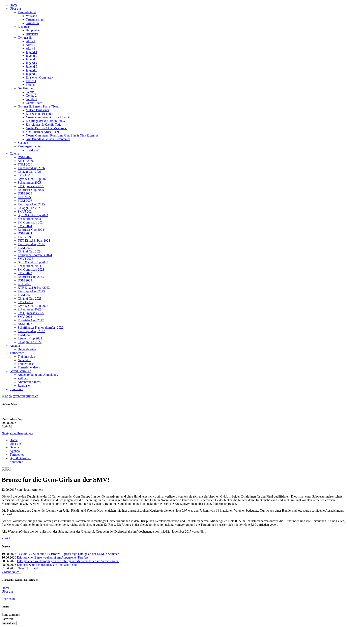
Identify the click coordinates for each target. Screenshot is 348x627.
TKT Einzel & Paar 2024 (34, 240)
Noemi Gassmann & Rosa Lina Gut (48, 117)
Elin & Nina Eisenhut (39, 113)
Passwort (7, 619)
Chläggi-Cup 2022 (29, 342)
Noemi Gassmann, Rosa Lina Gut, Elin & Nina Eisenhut (62, 135)
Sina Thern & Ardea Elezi (42, 131)
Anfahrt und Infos (29, 382)
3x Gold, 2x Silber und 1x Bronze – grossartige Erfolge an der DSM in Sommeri (68, 554)
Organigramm (35, 19)
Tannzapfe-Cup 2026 (31, 168)
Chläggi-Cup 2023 (29, 298)
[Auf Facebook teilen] (4, 470)
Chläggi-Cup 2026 (29, 171)
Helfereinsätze (27, 349)
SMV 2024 (25, 226)
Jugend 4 (31, 63)
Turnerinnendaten (29, 367)
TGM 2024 (25, 247)
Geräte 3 (31, 99)
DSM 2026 (25, 157)
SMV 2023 (25, 273)
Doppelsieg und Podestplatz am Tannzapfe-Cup (47, 564)
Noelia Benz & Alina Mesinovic (46, 128)
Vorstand (31, 16)
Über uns (15, 8)
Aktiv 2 (30, 45)
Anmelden (9, 623)
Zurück (6, 538)
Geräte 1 (31, 92)
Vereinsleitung (27, 12)
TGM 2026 (25, 164)
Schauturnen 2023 (29, 266)
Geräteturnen (26, 88)
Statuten (23, 142)
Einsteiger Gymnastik (39, 77)
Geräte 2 (31, 95)
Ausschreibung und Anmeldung (38, 374)
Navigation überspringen (17, 433)
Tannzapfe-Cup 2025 (31, 204)
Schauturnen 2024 (29, 218)
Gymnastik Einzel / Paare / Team (38, 106)
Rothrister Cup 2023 (31, 276)
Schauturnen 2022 (29, 309)
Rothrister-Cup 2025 (31, 189)
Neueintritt (24, 360)
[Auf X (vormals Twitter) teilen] (8, 470)
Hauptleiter (33, 30)
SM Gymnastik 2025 (31, 186)
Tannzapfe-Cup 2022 (31, 331)
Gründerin (32, 23)
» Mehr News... (12, 572)
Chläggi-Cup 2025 (29, 208)
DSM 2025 (25, 193)
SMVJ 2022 (25, 302)
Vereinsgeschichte (29, 146)
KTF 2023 (24, 284)
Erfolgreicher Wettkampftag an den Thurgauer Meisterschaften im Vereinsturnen (68, 561)
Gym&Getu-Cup (20, 371)
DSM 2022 (25, 324)
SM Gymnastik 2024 (31, 222)
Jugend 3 (31, 59)
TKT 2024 (24, 237)
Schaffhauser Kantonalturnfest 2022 (40, 327)
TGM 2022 (25, 334)
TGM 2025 (33, 150)
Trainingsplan (26, 356)
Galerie (14, 153)
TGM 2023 (25, 295)
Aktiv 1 (30, 41)
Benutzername (11, 614)
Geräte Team (34, 102)
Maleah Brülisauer (37, 110)
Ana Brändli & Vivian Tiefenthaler (48, 139)
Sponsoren (16, 389)
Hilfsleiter (32, 34)
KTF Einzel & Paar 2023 (34, 287)
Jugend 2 (31, 55)
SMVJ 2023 (25, 258)
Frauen (30, 84)
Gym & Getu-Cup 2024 (33, 215)
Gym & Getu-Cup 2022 (33, 305)
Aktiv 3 (30, 48)
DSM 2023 (25, 280)
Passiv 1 (31, 81)
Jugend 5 (31, 66)
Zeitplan (23, 378)
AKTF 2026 (26, 160)
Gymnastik (25, 37)
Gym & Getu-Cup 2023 (33, 262)
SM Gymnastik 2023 (31, 269)
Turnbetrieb (17, 353)
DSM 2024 (25, 233)
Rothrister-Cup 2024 (31, 229)
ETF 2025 (24, 197)
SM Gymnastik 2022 (31, 313)
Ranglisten (24, 385)
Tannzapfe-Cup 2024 (31, 244)
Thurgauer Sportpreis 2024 (35, 255)
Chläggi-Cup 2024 (29, 251)
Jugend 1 (31, 52)
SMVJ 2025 (25, 175)
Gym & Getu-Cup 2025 (33, 179)
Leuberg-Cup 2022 (30, 338)
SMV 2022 (25, 316)
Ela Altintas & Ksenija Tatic (43, 124)
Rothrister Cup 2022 (31, 320)
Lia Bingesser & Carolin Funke (46, 121)
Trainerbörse (26, 363)
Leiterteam (24, 26)
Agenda (15, 345)
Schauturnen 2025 (29, 182)
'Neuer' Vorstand (27, 568)
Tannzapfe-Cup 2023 (31, 291)
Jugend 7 (31, 74)
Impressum (9, 598)
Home (14, 5)
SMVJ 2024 (25, 211)
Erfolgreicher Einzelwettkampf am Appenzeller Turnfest (52, 557)
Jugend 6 (31, 70)
